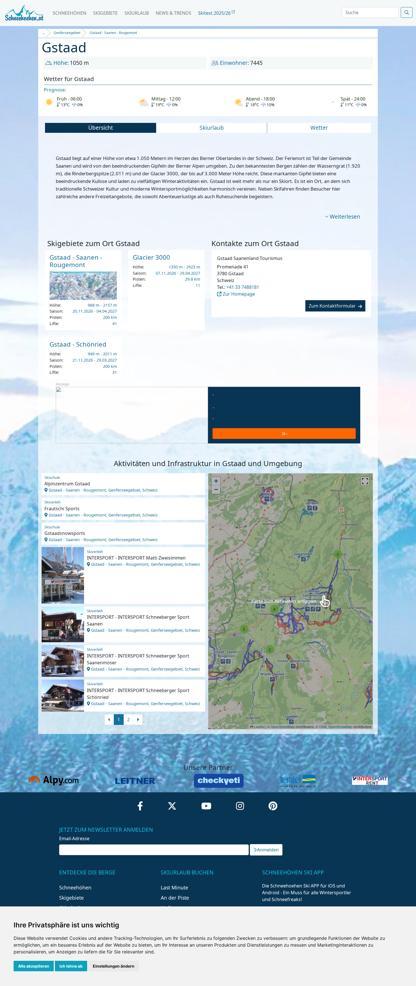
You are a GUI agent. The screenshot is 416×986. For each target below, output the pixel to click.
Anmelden (268, 850)
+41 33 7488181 (242, 287)
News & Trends (173, 13)
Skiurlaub (137, 13)
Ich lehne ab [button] (71, 966)
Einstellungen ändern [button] (113, 966)
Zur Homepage (238, 294)
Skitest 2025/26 (215, 13)
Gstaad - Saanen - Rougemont (113, 32)
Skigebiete (105, 13)
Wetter (319, 127)
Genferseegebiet (67, 32)
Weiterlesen (345, 216)
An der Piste (175, 897)
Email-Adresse (74, 838)
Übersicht (100, 127)
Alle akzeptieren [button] (33, 966)
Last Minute (174, 887)
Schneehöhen (69, 13)
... (43, 32)
